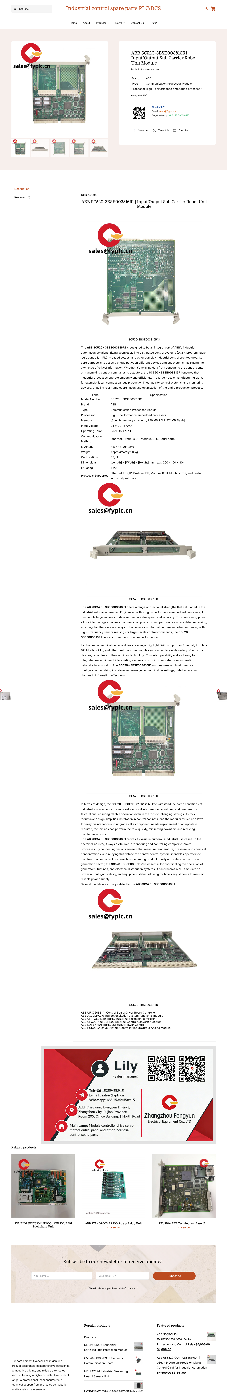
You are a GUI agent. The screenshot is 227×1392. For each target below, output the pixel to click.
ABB (145, 95)
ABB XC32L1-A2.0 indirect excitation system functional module (122, 1015)
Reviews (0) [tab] (22, 197)
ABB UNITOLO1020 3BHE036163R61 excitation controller (118, 1018)
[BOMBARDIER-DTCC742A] (43, 1155)
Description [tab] (21, 188)
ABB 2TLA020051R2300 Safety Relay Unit (113, 1223)
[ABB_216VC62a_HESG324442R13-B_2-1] (184, 1155)
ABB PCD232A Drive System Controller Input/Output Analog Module (126, 1027)
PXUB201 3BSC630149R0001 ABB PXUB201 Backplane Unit (43, 1225)
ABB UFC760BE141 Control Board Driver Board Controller (118, 1012)
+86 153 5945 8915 (179, 115)
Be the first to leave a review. (145, 69)
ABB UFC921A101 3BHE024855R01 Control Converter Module (121, 1021)
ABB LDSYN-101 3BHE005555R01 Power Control (113, 1024)
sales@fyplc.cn (167, 111)
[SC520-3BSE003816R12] (59, 89)
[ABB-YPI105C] (113, 1155)
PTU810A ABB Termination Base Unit (183, 1223)
